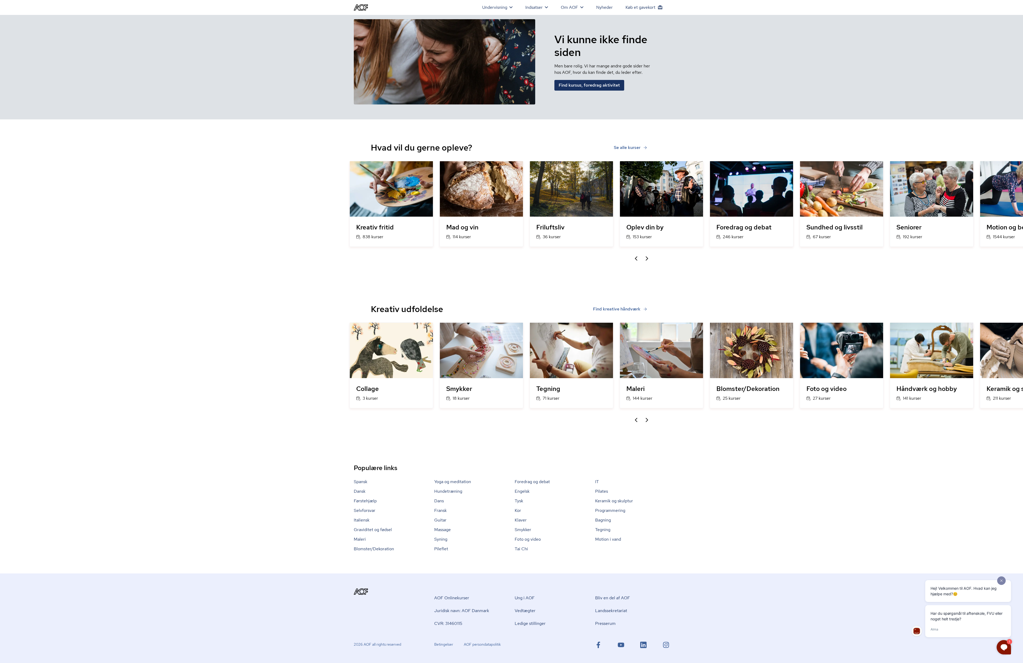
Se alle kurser (627, 147)
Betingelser (443, 644)
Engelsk (522, 491)
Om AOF (569, 7)
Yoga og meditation (452, 481)
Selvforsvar (364, 510)
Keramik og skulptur (614, 501)
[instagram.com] (666, 645)
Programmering (610, 510)
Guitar (440, 520)
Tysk (519, 501)
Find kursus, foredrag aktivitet (589, 85)
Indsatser (534, 7)
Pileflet (441, 549)
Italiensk (362, 520)
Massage (442, 529)
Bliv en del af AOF (612, 598)
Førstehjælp (365, 501)
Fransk (440, 510)
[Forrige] (636, 258)
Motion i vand (608, 539)
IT (597, 481)
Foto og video (528, 539)
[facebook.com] (598, 645)
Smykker (523, 529)
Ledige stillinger (530, 623)
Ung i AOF (525, 598)
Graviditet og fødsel (373, 529)
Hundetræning (448, 491)
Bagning (603, 520)
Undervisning (494, 7)
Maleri (360, 539)
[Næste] (647, 258)
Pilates (601, 491)
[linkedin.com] (643, 645)
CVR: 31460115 (448, 623)
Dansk (360, 491)
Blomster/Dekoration (374, 549)
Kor (518, 510)
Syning (440, 539)
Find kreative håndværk (616, 309)
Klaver (521, 520)
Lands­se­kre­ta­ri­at (611, 610)
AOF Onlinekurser (451, 598)
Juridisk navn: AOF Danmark (461, 610)
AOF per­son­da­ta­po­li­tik (482, 644)
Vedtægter (525, 610)
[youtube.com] (621, 645)
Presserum (605, 623)
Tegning (602, 529)
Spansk (360, 481)
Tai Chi (521, 549)
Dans (439, 501)
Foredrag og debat (532, 481)
